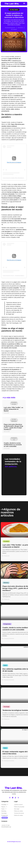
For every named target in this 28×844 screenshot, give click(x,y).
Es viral (12, 9)
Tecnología (6, 706)
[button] (24, 4)
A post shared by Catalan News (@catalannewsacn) (15, 177)
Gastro (16, 9)
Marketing (13, 421)
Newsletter (4, 817)
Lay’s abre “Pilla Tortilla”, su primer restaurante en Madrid (13, 409)
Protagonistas (7, 624)
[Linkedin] (12, 797)
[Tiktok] (15, 797)
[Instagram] (9, 797)
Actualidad (14, 402)
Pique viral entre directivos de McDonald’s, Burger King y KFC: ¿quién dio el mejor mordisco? (13, 427)
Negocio (3, 806)
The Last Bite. (12, 3)
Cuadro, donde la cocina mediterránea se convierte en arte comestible (13, 444)
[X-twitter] (18, 797)
